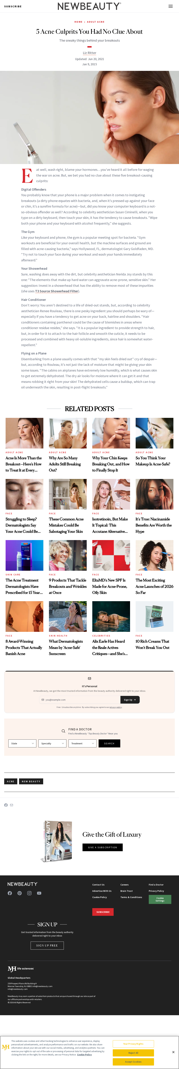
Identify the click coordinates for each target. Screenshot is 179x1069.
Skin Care (13, 574)
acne (11, 781)
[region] (89, 1052)
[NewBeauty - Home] (89, 6)
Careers (124, 884)
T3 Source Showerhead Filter (56, 291)
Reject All (133, 1052)
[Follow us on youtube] (39, 893)
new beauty (31, 781)
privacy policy (116, 707)
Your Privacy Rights (133, 1043)
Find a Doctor (156, 884)
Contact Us (98, 884)
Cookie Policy (99, 897)
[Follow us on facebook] (10, 893)
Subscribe (13, 6)
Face (9, 513)
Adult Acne (96, 21)
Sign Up (128, 699)
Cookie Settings (160, 899)
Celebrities (101, 635)
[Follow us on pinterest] (19, 893)
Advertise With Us (102, 890)
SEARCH (109, 743)
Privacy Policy (156, 890)
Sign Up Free (47, 945)
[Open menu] (170, 6)
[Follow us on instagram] (29, 893)
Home (78, 21)
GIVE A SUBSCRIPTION (102, 847)
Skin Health (58, 635)
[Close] (173, 1052)
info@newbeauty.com (18, 989)
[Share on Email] (11, 805)
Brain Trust (126, 890)
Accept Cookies (133, 1061)
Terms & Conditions (131, 897)
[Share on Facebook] (6, 805)
